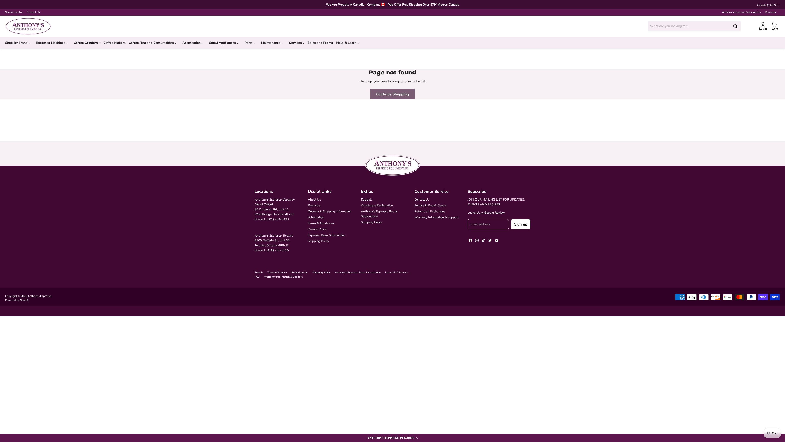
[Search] (735, 26)
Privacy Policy (317, 229)
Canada (767, 5)
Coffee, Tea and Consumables (152, 43)
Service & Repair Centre (430, 205)
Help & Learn (346, 43)
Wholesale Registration (377, 205)
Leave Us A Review (396, 272)
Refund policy (299, 272)
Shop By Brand (16, 43)
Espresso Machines (51, 43)
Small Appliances (223, 43)
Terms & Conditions (321, 223)
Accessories (191, 43)
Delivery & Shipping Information (330, 211)
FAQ (257, 277)
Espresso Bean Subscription (327, 235)
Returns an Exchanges (429, 211)
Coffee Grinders (86, 43)
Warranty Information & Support (436, 217)
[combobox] (689, 26)
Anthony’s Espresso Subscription (741, 12)
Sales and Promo (320, 43)
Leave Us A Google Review (486, 213)
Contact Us (33, 12)
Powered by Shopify (17, 300)
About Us (314, 199)
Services (296, 43)
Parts (248, 43)
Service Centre (14, 12)
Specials (366, 199)
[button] (392, 438)
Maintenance (271, 43)
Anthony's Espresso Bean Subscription (358, 272)
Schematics (315, 217)
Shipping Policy (318, 241)
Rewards (770, 12)
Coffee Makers (114, 43)
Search (259, 272)
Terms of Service (277, 272)
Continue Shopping (392, 94)
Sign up (520, 224)
